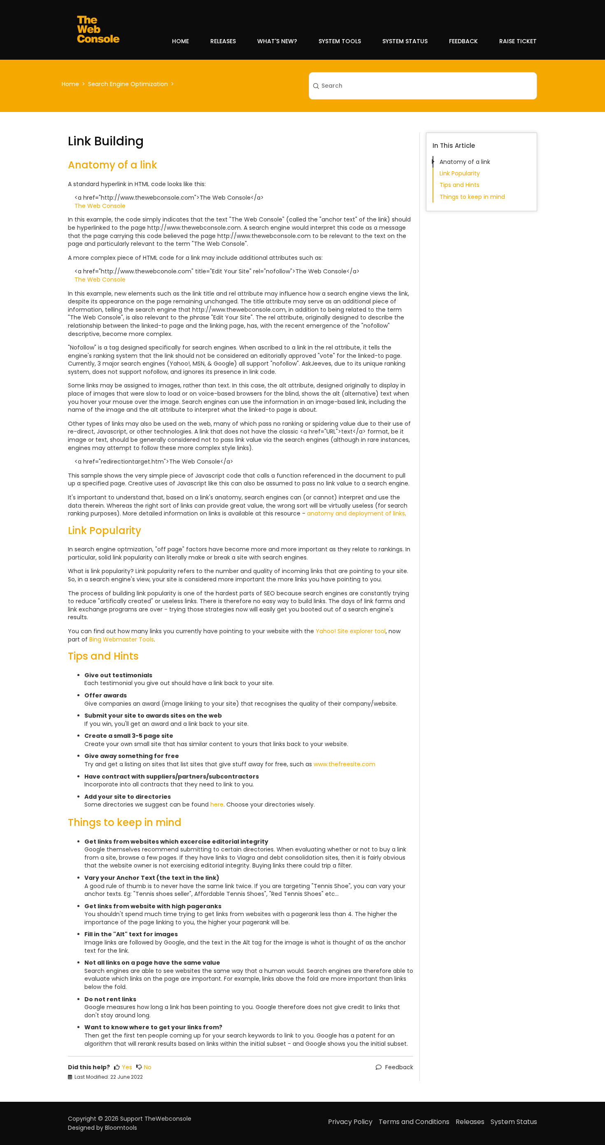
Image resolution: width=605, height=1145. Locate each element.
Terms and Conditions (414, 1121)
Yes (127, 1067)
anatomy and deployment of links (356, 513)
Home (180, 41)
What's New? (277, 41)
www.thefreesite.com (344, 764)
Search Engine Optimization (128, 84)
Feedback (463, 41)
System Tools (340, 41)
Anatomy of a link (465, 162)
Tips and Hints (459, 185)
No (147, 1067)
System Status (405, 41)
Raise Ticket (518, 41)
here (216, 804)
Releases (223, 41)
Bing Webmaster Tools (121, 639)
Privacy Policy (350, 1121)
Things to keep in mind (472, 197)
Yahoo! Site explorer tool (351, 631)
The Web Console (100, 206)
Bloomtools (121, 1128)
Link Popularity (460, 173)
